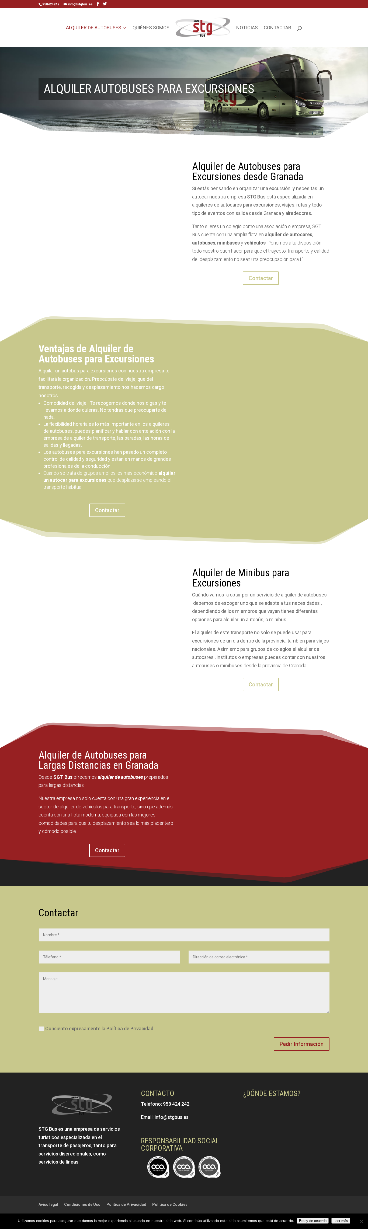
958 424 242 (176, 1104)
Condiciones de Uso (82, 1204)
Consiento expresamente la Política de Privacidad (99, 1028)
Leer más (341, 1221)
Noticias (247, 28)
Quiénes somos (151, 28)
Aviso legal (48, 1204)
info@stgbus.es (172, 1117)
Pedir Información (302, 1044)
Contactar (277, 28)
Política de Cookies (170, 1204)
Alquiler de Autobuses (93, 28)
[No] (361, 1221)
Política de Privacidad (126, 1204)
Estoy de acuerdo (313, 1221)
